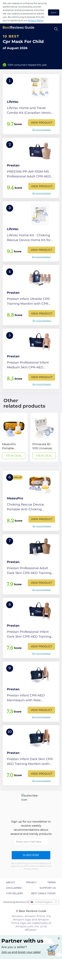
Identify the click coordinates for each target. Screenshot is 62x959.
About (10, 882)
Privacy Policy (35, 20)
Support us (48, 887)
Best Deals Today (43, 893)
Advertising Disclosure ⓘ (16, 902)
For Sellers (14, 893)
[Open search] (56, 29)
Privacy (31, 882)
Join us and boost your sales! (21, 952)
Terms (51, 882)
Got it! (53, 12)
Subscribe (31, 855)
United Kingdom (44, 902)
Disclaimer (14, 887)
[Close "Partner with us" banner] (59, 938)
